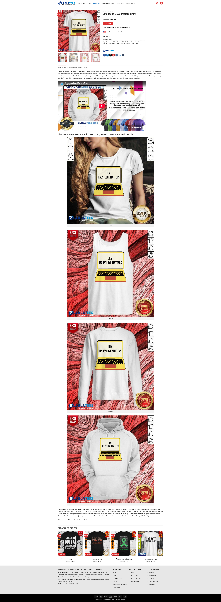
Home (80, 3)
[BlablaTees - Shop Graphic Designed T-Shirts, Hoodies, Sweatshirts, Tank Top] (66, 3)
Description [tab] (62, 67)
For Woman (152, 575)
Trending (96, 3)
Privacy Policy (117, 578)
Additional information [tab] (74, 67)
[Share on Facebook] (104, 55)
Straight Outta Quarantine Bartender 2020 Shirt (70, 558)
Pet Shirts (120, 3)
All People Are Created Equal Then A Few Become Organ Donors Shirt (124, 558)
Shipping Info (135, 581)
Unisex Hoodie (111, 43)
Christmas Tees (108, 3)
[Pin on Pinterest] (113, 55)
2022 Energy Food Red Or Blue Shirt (132, 513)
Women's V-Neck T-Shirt (132, 43)
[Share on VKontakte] (116, 55)
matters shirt (137, 42)
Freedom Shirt (120, 42)
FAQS (115, 581)
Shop (132, 572)
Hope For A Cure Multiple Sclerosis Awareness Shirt (97, 558)
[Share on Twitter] (107, 55)
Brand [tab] (86, 67)
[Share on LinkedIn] (120, 55)
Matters (73, 76)
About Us (87, 3)
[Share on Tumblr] (123, 55)
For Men (151, 572)
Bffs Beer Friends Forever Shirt (77, 520)
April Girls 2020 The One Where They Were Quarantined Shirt (150, 558)
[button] (157, 3)
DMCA (115, 575)
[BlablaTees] (108, 51)
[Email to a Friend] (110, 55)
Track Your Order (136, 578)
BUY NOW (107, 23)
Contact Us (130, 3)
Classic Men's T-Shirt (111, 42)
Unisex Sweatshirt (120, 43)
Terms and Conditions (120, 584)
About (115, 572)
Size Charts (134, 575)
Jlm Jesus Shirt (129, 42)
